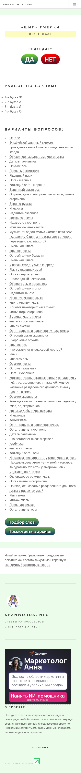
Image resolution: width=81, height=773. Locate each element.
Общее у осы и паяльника (28, 283)
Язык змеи (17, 495)
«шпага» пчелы (20, 448)
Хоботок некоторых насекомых (32, 307)
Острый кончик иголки (25, 288)
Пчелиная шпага (21, 260)
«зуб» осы (16, 443)
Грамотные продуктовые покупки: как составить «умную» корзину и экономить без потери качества (35, 560)
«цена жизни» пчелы (24, 302)
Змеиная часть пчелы (25, 316)
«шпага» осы (19, 359)
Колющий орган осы (24, 453)
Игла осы (16, 208)
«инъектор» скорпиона (26, 312)
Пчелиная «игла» (22, 504)
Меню (74, 4)
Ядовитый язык (20, 175)
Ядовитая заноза (21, 293)
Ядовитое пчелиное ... (25, 213)
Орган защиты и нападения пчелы (34, 424)
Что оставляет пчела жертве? (31, 439)
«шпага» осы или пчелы (26, 321)
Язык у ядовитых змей (25, 269)
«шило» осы (18, 345)
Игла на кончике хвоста (26, 227)
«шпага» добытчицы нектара (30, 410)
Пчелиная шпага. (21, 246)
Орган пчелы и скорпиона (28, 481)
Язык (13, 354)
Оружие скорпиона (23, 396)
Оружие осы (18, 166)
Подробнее (40, 747)
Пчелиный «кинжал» (24, 170)
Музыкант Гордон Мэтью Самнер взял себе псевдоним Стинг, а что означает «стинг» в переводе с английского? (41, 236)
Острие (14, 138)
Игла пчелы (17, 415)
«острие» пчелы (21, 218)
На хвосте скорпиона (24, 222)
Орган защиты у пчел (24, 274)
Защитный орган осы (24, 189)
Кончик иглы (18, 420)
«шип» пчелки (19, 326)
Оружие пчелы (20, 363)
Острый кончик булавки (26, 255)
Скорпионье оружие (24, 340)
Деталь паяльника (22, 434)
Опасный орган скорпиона (28, 335)
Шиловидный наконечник (27, 279)
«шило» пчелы (20, 250)
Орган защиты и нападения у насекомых (39, 330)
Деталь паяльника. (23, 161)
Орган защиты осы (23, 509)
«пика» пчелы (19, 500)
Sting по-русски (20, 203)
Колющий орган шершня (27, 185)
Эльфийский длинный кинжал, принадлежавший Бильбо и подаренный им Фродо (41, 147)
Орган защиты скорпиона (27, 429)
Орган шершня (20, 180)
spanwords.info (18, 4)
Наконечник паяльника (26, 297)
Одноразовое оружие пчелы (30, 476)
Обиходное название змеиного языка (36, 156)
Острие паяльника (22, 368)
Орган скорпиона (21, 373)
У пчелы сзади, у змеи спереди (31, 265)
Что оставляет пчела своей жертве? (35, 349)
